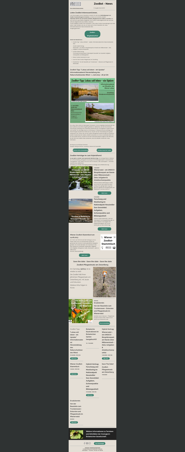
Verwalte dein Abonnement (95, 447)
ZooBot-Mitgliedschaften (92, 34)
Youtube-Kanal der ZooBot (104, 150)
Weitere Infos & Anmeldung (80, 150)
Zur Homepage (99, 443)
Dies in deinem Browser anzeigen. (76, 8)
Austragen (87, 447)
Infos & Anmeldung (104, 323)
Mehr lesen (104, 193)
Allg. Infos (105, 358)
